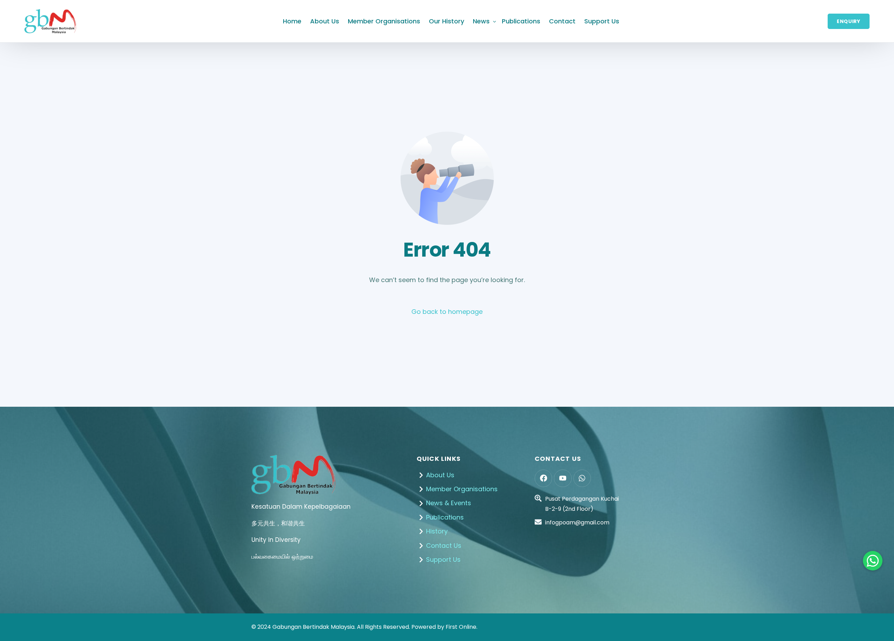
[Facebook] (543, 478)
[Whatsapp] (582, 478)
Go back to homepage (447, 311)
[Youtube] (562, 478)
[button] (872, 560)
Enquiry (848, 21)
